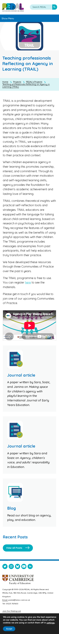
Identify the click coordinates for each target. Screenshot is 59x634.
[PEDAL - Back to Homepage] (13, 7)
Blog (11, 508)
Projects (17, 81)
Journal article (21, 375)
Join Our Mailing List (11, 611)
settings (51, 623)
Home (5, 81)
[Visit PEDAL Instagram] (11, 567)
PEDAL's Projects (34, 81)
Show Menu (8, 18)
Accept (9, 629)
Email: (5, 600)
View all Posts (14, 547)
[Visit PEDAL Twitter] (5, 567)
